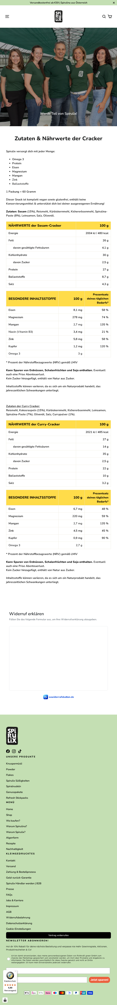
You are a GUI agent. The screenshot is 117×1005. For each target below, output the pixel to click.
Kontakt (10, 860)
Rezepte (11, 843)
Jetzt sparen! (99, 979)
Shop (9, 815)
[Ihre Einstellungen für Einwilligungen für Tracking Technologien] (5, 1000)
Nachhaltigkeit (14, 849)
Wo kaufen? (13, 820)
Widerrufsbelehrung (18, 917)
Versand (11, 866)
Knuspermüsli (14, 763)
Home (9, 809)
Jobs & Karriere (14, 900)
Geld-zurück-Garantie (18, 877)
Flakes (10, 775)
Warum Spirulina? (16, 826)
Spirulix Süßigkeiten (18, 780)
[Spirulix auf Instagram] (14, 751)
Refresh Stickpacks (17, 798)
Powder (10, 769)
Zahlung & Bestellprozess (21, 872)
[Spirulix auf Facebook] (8, 751)
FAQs (9, 895)
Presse (10, 889)
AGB (8, 912)
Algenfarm (12, 837)
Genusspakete (14, 792)
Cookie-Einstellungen (18, 929)
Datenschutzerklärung (19, 923)
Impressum (12, 906)
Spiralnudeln (13, 786)
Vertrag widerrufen (58, 935)
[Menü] (15, 972)
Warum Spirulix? (15, 832)
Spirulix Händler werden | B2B (23, 883)
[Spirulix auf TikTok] (20, 751)
